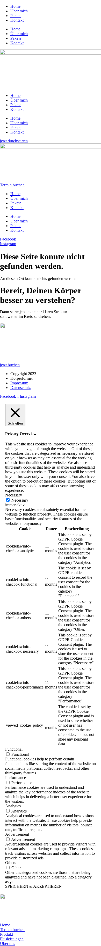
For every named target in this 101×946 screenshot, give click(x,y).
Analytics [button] (13, 806)
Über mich (19, 11)
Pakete (15, 15)
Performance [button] (15, 777)
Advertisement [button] (17, 834)
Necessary (19, 500)
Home (15, 6)
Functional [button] (14, 749)
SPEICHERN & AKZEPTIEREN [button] (33, 886)
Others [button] (10, 862)
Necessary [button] (13, 495)
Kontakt (17, 20)
